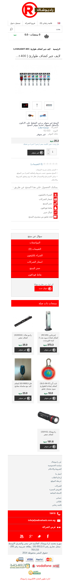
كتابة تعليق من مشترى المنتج (41, 217)
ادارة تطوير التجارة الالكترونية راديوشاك (35, 579)
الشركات (58, 486)
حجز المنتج (47, 203)
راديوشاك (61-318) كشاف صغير (48, 433)
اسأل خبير (47, 212)
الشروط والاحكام (55, 469)
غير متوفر (48, 350)
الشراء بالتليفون (45, 195)
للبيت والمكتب (8, 46)
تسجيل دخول (15, 23)
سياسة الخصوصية (55, 465)
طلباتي (59, 501)
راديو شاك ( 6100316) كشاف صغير (23, 336)
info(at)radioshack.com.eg (41, 520)
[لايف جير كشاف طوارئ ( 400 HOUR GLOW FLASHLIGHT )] (49, 109)
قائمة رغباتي (57, 505)
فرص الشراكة (48, 526)
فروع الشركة (30, 23)
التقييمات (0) (35, 249)
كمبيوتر (22, 46)
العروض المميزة (55, 489)
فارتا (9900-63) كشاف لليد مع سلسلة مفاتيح (23, 384)
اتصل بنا (58, 474)
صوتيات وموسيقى (39, 46)
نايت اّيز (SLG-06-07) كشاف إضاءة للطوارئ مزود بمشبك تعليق (48, 386)
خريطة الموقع (56, 481)
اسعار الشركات (45, 199)
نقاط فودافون (46, 208)
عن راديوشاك (56, 462)
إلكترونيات (55, 46)
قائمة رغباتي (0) (46, 23)
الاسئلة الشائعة (56, 493)
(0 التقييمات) (36, 164)
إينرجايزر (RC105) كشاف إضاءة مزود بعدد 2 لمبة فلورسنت (48, 337)
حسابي (59, 498)
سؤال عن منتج (35, 236)
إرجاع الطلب (57, 477)
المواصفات (35, 242)
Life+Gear (43, 127)
